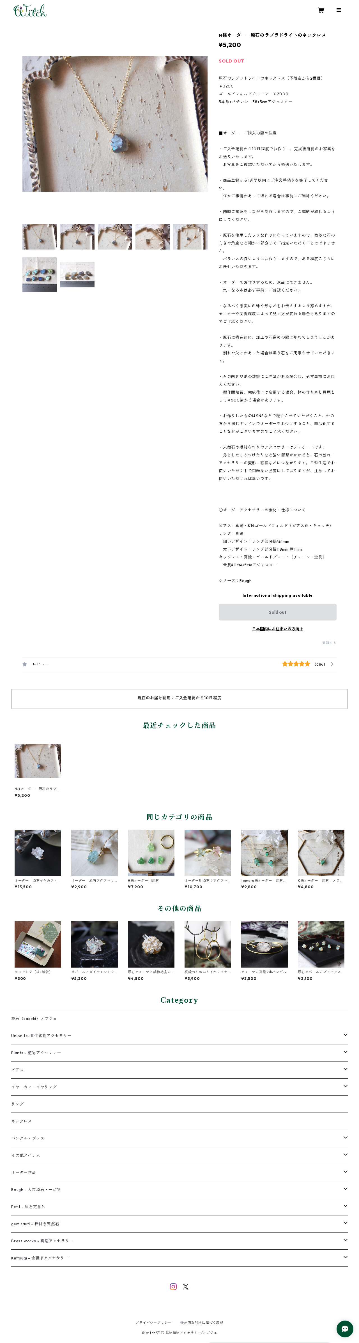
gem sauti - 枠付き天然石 (35, 1223)
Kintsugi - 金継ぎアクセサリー (40, 1258)
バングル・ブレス (27, 1138)
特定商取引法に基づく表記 (202, 1323)
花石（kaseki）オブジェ (34, 1018)
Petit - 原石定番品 (28, 1206)
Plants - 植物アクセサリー (36, 1052)
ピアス (17, 1069)
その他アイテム (25, 1155)
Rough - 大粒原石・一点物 (36, 1189)
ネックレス (21, 1121)
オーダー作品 (23, 1172)
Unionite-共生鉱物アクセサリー (41, 1035)
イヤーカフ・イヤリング (34, 1087)
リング (17, 1104)
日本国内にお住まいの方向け (277, 628)
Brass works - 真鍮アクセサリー (42, 1240)
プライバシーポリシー (153, 1323)
